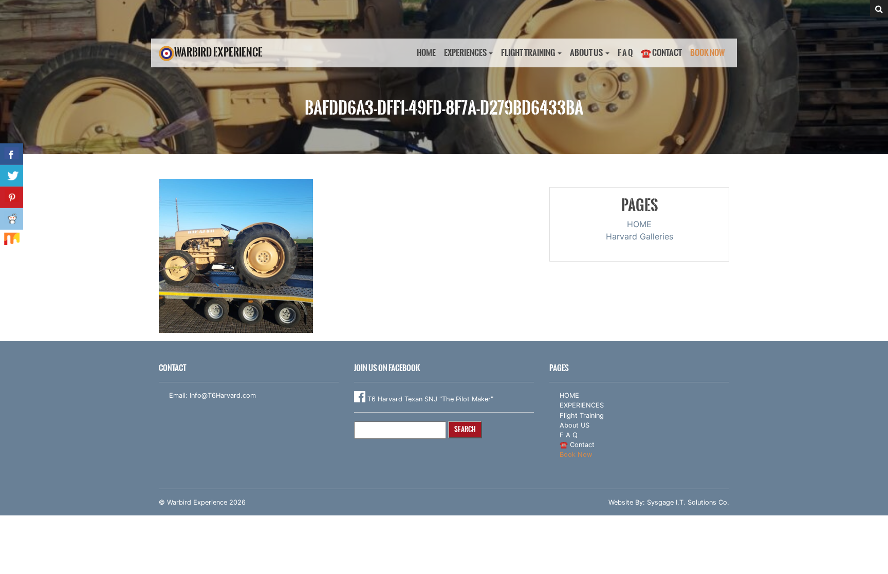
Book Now (707, 53)
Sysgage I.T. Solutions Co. (688, 502)
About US (586, 53)
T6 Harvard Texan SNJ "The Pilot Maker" (429, 399)
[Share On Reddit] (11, 219)
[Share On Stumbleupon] (11, 240)
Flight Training (528, 53)
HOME (426, 53)
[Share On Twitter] (11, 176)
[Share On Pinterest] (11, 197)
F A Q (625, 53)
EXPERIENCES (465, 53)
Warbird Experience (218, 52)
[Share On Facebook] (11, 154)
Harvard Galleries (639, 236)
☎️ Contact (661, 53)
